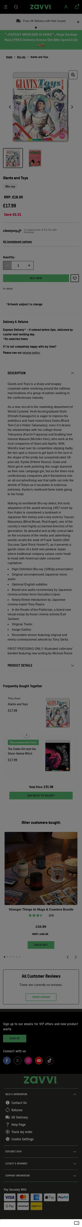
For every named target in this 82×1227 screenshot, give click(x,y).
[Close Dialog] (76, 1223)
